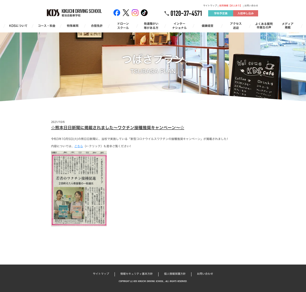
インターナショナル (179, 26)
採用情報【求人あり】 (230, 5)
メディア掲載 (288, 25)
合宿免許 (97, 26)
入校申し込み (246, 13)
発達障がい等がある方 (151, 26)
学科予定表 (221, 13)
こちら (78, 146)
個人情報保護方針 (175, 274)
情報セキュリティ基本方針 (136, 274)
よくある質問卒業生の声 (264, 25)
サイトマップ (210, 5)
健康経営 (207, 26)
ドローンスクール (123, 26)
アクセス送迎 (236, 26)
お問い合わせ (251, 5)
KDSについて (18, 26)
